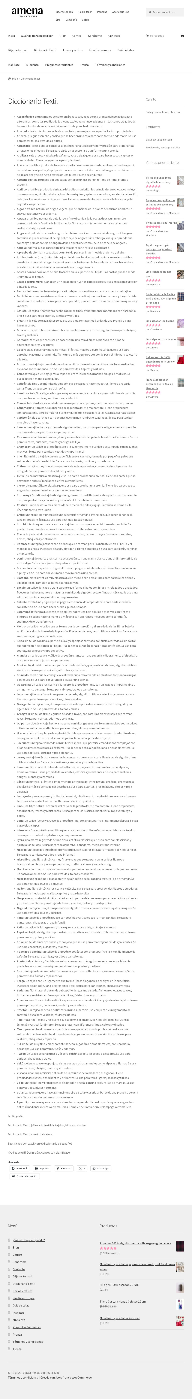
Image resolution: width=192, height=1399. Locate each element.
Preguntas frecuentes (59, 65)
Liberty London (64, 12)
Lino (58, 19)
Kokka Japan (85, 12)
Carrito (77, 36)
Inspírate (14, 65)
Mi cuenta (32, 65)
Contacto (114, 36)
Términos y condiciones (110, 65)
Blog (63, 36)
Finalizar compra (100, 50)
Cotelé (85, 19)
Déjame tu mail (17, 50)
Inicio (11, 36)
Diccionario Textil (45, 50)
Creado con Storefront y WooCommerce (66, 1377)
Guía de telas (126, 50)
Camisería (71, 19)
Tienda (17, 1349)
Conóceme (95, 36)
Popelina (102, 12)
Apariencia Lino (120, 12)
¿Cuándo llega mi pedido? (37, 36)
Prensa (84, 65)
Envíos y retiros (73, 50)
